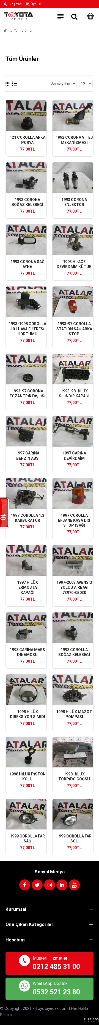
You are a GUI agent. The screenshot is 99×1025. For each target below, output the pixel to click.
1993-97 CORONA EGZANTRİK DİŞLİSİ (27, 393)
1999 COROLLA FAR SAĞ (27, 838)
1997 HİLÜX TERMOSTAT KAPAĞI (27, 587)
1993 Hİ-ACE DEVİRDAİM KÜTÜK (74, 264)
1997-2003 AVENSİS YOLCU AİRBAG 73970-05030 (74, 587)
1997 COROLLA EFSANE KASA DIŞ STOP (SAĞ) (74, 520)
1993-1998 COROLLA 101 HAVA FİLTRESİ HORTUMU (27, 329)
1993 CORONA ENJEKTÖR (74, 202)
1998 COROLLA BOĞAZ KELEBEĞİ (74, 652)
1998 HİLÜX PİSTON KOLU (27, 776)
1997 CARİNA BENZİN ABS (27, 455)
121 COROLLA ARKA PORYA (27, 139)
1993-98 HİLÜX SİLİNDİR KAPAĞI (74, 393)
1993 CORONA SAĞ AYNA (27, 264)
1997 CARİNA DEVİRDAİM (74, 455)
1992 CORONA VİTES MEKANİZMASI (74, 139)
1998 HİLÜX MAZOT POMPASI (74, 714)
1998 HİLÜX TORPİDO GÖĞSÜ (74, 776)
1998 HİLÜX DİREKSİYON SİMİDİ (27, 714)
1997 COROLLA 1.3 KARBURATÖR (27, 518)
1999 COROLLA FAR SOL (74, 838)
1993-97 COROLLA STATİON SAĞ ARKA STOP (74, 329)
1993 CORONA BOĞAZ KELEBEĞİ (27, 202)
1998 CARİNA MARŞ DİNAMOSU (27, 652)
